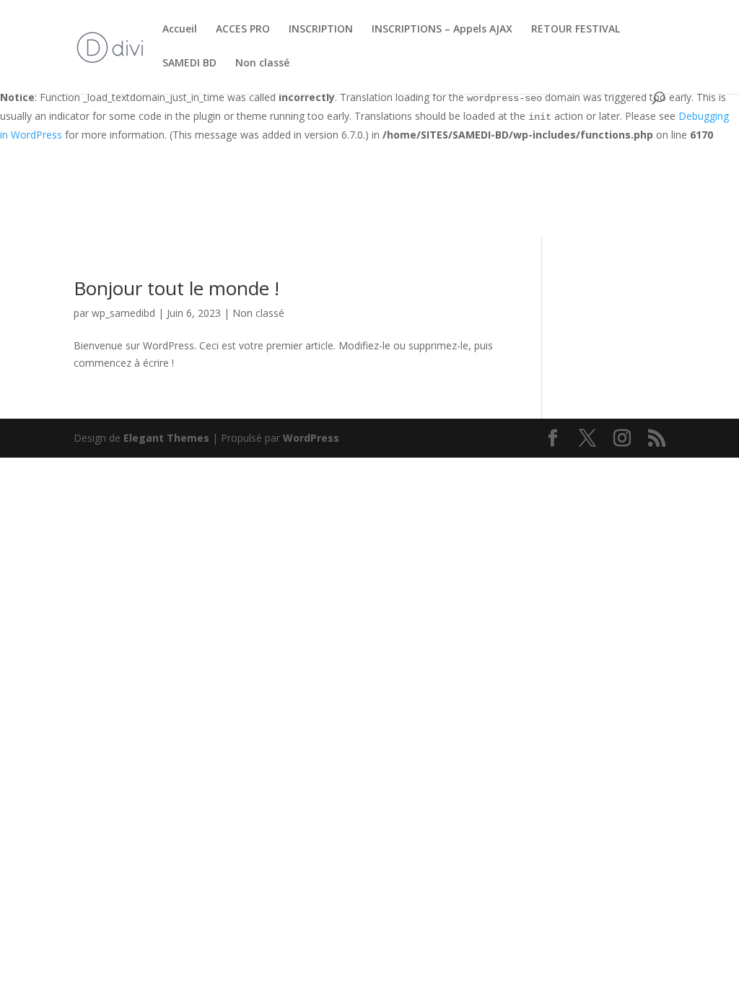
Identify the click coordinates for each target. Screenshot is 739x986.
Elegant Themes (166, 438)
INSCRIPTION (321, 29)
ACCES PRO (243, 29)
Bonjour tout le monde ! (176, 288)
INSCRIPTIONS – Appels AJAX (442, 29)
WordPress (311, 438)
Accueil (179, 29)
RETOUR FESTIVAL (575, 29)
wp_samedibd (123, 313)
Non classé (262, 63)
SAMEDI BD (189, 63)
